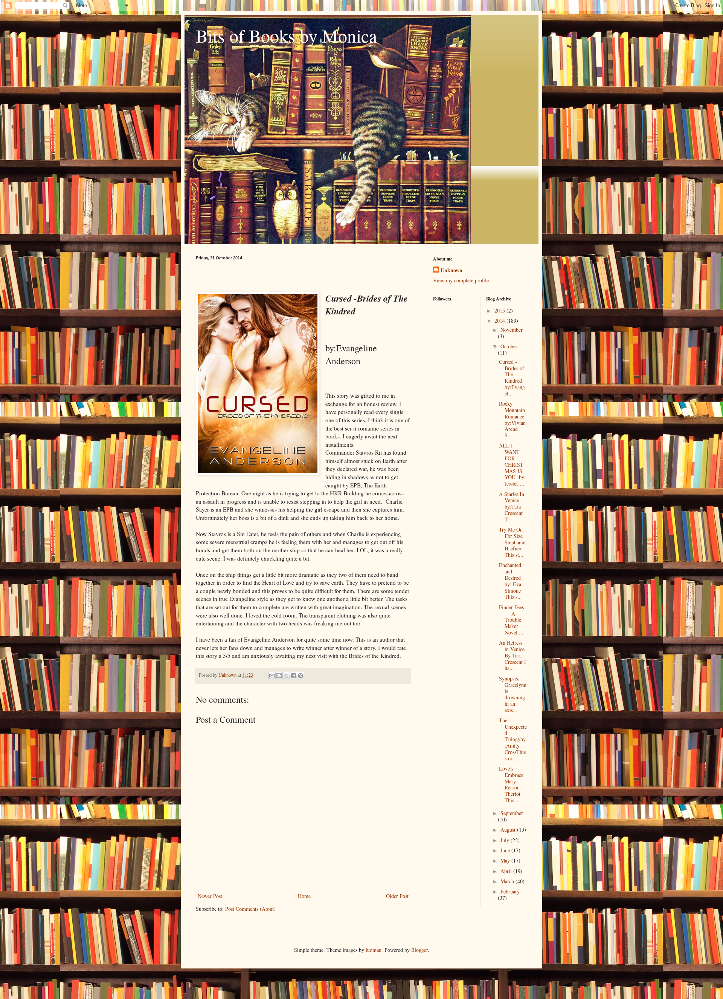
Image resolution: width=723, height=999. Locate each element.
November (511, 329)
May (505, 860)
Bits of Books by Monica (286, 35)
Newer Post (210, 895)
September (511, 813)
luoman (373, 949)
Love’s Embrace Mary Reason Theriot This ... (511, 784)
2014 (500, 320)
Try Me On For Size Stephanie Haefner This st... (512, 542)
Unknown (451, 270)
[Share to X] (286, 675)
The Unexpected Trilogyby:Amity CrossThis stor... (513, 739)
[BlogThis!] (279, 675)
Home (304, 895)
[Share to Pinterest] (300, 675)
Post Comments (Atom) (250, 908)
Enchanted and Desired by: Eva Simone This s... (511, 580)
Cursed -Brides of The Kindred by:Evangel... (512, 377)
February (510, 891)
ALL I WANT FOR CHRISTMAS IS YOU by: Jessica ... (512, 464)
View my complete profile (461, 280)
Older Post (397, 895)
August (508, 829)
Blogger (419, 949)
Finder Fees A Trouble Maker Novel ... (511, 620)
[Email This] (272, 675)
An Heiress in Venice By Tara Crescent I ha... (512, 655)
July (505, 840)
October (508, 346)
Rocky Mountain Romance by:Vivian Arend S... (512, 419)
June (505, 850)
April (506, 871)
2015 (500, 310)
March (508, 881)
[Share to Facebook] (293, 675)
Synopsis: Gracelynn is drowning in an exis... (512, 694)
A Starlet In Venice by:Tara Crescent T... (512, 506)
